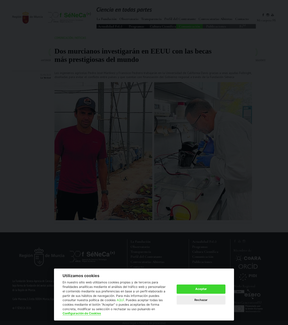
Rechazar (200, 300)
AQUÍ (120, 300)
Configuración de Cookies (82, 313)
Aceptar (201, 289)
